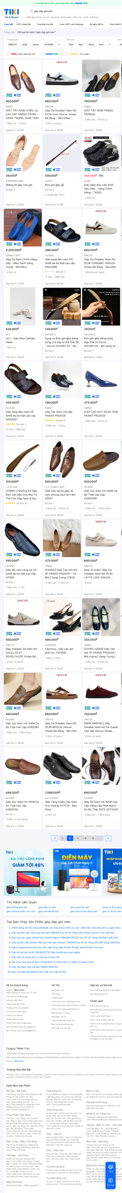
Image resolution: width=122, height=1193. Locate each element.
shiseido (10, 1077)
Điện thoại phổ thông (20, 1147)
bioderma (78, 1074)
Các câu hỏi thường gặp (17, 996)
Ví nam (49, 1181)
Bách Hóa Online (95, 1165)
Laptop (111, 1136)
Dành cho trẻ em (19, 1131)
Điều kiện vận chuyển (61, 1028)
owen (55, 1074)
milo (92, 1074)
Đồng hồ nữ (102, 1117)
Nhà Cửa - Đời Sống (97, 1141)
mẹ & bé (55, 17)
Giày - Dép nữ (54, 1133)
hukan (28, 1077)
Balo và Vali (92, 1090)
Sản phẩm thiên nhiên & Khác (22, 1167)
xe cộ (46, 17)
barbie (48, 1074)
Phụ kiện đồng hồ (99, 1119)
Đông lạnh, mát (25, 1123)
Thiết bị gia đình (31, 1185)
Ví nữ (75, 1170)
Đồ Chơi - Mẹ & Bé (16, 1090)
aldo (108, 1074)
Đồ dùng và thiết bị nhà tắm (104, 1152)
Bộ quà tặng (99, 1181)
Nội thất (99, 1150)
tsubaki (47, 1077)
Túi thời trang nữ (55, 1166)
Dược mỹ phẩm (31, 1176)
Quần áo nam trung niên (63, 1126)
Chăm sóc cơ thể (20, 1164)
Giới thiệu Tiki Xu (59, 1017)
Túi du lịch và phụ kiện (102, 1094)
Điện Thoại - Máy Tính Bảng (21, 1141)
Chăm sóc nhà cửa (23, 1136)
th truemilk (38, 1074)
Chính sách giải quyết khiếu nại (65, 1009)
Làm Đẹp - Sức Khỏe (17, 1155)
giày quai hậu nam (79, 907)
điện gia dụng (34, 17)
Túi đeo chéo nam (62, 1181)
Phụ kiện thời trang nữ (96, 1106)
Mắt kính (111, 1106)
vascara (10, 1074)
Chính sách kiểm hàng (16, 1011)
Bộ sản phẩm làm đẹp (23, 1175)
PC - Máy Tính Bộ (99, 1136)
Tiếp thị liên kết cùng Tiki (63, 1020)
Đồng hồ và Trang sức (98, 1113)
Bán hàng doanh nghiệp (62, 1024)
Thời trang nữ (53, 1090)
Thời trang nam (54, 1109)
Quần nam (64, 1113)
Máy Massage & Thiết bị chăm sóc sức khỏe (24, 1165)
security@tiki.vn (28, 1030)
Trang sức (90, 1117)
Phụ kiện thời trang (96, 1102)
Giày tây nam (66, 1154)
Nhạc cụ (107, 1157)
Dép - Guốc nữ (66, 1137)
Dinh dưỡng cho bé (20, 1102)
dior (17, 1074)
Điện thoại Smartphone (16, 1145)
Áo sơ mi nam (64, 1116)
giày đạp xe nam (47, 907)
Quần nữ (65, 1094)
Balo (88, 1094)
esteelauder (26, 1074)
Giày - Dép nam (55, 1150)
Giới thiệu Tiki (57, 990)
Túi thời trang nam (56, 1178)
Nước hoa (16, 1174)
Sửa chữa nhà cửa (100, 1147)
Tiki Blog (55, 994)
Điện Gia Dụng (14, 1182)
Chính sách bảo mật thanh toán (65, 1001)
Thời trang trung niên (61, 1104)
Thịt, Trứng (20, 1118)
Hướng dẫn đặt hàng (15, 1004)
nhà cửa (77, 17)
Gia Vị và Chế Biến (100, 1174)
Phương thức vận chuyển (17, 1008)
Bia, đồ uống (16, 1128)
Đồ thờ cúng (96, 1157)
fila (40, 1077)
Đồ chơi (34, 1094)
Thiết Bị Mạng (102, 1133)
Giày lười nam (52, 1154)
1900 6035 (19, 1061)
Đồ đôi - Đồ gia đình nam (67, 1121)
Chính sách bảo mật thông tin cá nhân (68, 1005)
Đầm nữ (56, 1094)
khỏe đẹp (66, 17)
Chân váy (65, 1099)
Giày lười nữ (70, 1142)
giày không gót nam (16, 907)
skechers (99, 1074)
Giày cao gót (52, 1137)
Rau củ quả (16, 1121)
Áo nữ (48, 1094)
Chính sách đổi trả (14, 1015)
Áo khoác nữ (67, 1097)
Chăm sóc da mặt (14, 1159)
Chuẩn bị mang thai (21, 1109)
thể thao (94, 17)
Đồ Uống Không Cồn (102, 1179)
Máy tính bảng (18, 1150)
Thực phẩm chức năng (21, 1161)
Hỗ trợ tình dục (29, 1174)
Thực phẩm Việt (30, 1121)
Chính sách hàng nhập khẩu (18, 1023)
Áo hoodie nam (59, 1118)
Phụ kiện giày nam (60, 1159)
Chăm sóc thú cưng (95, 1169)
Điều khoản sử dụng (60, 1013)
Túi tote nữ (63, 1173)
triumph (114, 1074)
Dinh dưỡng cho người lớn (22, 1104)
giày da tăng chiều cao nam (20, 911)
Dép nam (60, 1156)
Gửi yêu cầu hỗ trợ (14, 1000)
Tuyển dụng (56, 998)
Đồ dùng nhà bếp (14, 1185)
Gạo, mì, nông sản (21, 1126)
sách (85, 17)
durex (70, 1074)
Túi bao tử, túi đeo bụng (70, 1184)
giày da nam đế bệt (48, 911)
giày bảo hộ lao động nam (84, 911)
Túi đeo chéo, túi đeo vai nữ (59, 1170)
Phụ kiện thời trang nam (103, 1107)
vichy (35, 1077)
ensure (62, 1074)
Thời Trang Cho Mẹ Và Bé (18, 1094)
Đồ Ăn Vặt (96, 1176)
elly (86, 1074)
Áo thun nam (52, 1113)
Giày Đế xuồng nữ (64, 1145)
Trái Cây (10, 1118)
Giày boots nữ (56, 1142)
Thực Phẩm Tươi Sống (18, 1115)
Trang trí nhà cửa (94, 1145)
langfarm (20, 1077)
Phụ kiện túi (75, 1173)
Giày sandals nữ (62, 1140)
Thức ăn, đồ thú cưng (20, 1133)
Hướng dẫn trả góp (14, 1019)
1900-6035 (19, 990)
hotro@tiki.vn (30, 1027)
